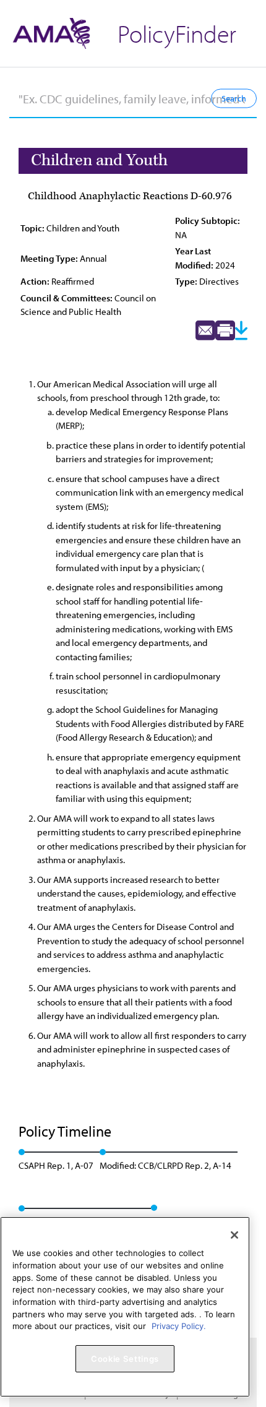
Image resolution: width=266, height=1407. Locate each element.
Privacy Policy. (179, 1326)
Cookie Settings (125, 1359)
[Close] (234, 1235)
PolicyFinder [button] (177, 33)
